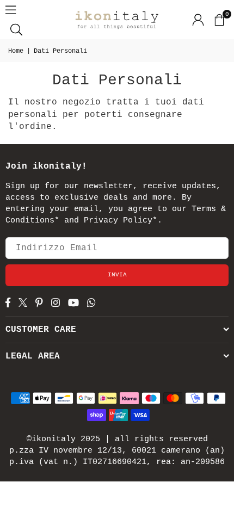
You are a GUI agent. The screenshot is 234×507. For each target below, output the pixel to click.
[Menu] (11, 10)
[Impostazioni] (198, 19)
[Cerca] (16, 29)
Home (15, 51)
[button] (219, 19)
